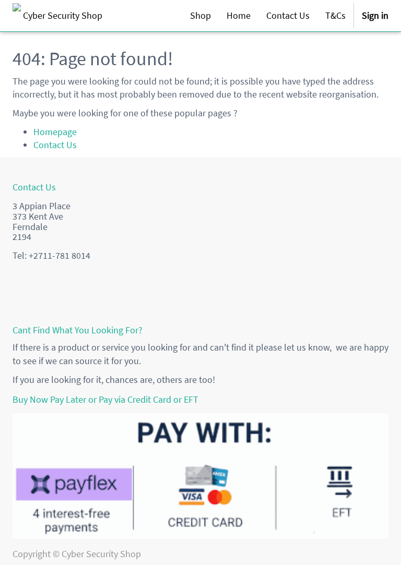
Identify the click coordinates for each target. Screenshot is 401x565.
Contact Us (55, 145)
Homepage (55, 132)
